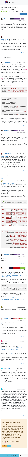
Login (9, 445)
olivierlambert (6, 18)
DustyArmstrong (7, 36)
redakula (5, 341)
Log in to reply (23, 13)
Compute (4, 11)
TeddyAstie (6, 267)
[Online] (2, 268)
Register (4, 445)
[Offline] (2, 19)
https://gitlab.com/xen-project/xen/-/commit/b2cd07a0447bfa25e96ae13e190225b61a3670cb (14, 275)
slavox (5, 180)
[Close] (25, 421)
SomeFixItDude (7, 368)
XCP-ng (11, 2)
